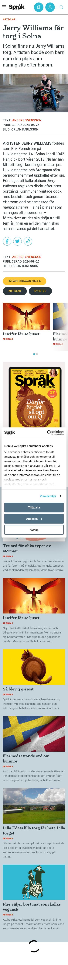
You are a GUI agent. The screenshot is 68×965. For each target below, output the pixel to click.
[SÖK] (61, 7)
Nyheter (40, 290)
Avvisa (34, 529)
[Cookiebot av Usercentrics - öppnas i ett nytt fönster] (48, 432)
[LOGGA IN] (50, 7)
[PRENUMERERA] (38, 7)
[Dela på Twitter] (17, 241)
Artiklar (9, 19)
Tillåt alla (34, 507)
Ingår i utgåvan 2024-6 (24, 281)
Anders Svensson (27, 120)
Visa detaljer (48, 496)
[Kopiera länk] (28, 241)
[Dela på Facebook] (7, 241)
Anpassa (32, 518)
